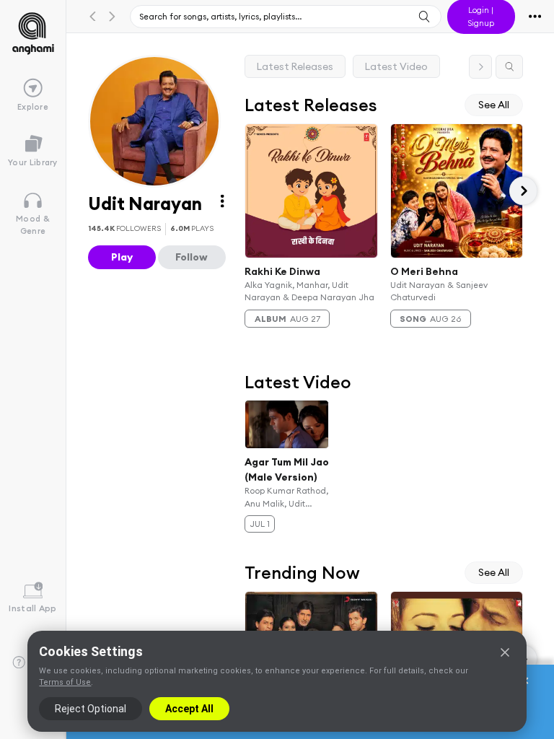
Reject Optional (90, 708)
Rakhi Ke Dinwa (282, 270)
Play (122, 256)
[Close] (505, 652)
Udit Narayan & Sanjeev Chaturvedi (439, 290)
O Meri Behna (424, 270)
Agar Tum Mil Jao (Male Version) (287, 469)
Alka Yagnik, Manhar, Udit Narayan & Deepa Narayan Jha (309, 290)
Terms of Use (65, 682)
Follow (191, 256)
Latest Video (396, 66)
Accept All (189, 708)
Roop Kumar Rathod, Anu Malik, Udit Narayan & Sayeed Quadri (286, 498)
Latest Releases (295, 66)
